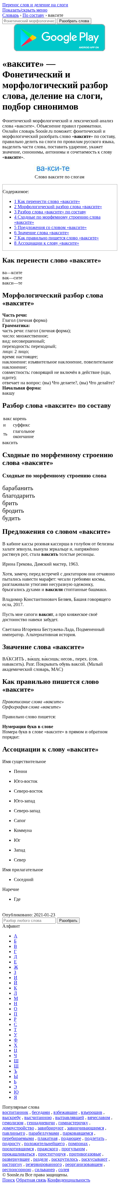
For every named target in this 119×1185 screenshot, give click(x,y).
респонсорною (16, 1169)
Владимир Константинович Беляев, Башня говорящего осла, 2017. (56, 602)
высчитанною (38, 1117)
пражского (47, 1148)
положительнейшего (44, 1143)
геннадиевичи (41, 1122)
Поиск (8, 1179)
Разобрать (68, 920)
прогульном (73, 1148)
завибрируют (51, 1127)
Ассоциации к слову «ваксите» (46, 243)
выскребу (11, 1117)
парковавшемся (78, 1133)
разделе (40, 1159)
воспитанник (15, 1112)
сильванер (45, 1169)
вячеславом (99, 1117)
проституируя (52, 1153)
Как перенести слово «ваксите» (47, 201)
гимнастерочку (73, 1122)
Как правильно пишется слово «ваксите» (56, 237)
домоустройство (18, 1127)
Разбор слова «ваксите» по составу (50, 211)
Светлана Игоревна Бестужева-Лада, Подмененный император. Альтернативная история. (53, 632)
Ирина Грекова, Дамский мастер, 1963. (40, 564)
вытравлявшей (69, 1117)
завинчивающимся (85, 1127)
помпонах (78, 1143)
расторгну (12, 1164)
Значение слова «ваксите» (41, 232)
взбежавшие (65, 1112)
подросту (11, 1143)
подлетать (94, 1138)
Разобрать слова (74, 21)
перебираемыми (18, 1138)
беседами (41, 1112)
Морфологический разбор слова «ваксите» (58, 206)
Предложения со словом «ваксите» (50, 227)
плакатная (47, 1138)
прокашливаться (18, 1153)
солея (63, 1169)
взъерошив (91, 1112)
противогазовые (85, 1153)
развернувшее (16, 1159)
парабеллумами (44, 1133)
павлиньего (13, 1133)
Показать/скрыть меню (24, 10)
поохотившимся (18, 1148)
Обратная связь (31, 1179)
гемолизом (12, 1122)
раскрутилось (64, 1159)
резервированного (44, 1164)
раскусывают (94, 1159)
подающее (71, 1138)
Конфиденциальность (68, 1179)
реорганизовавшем (84, 1164)
